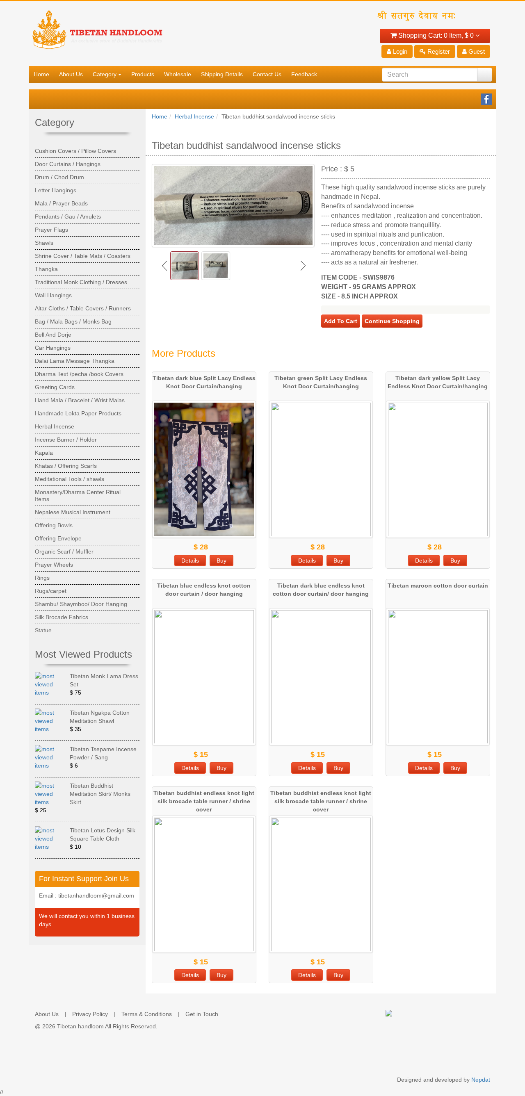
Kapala (44, 452)
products (142, 74)
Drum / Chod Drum (59, 177)
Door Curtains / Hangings (67, 164)
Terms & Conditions (146, 1014)
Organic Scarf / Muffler (64, 551)
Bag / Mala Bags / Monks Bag (73, 321)
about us (71, 74)
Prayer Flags (51, 229)
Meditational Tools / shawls (69, 479)
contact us (267, 74)
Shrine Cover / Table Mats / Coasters (82, 256)
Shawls (44, 242)
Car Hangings (53, 347)
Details (190, 560)
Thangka (46, 269)
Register (438, 51)
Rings (42, 577)
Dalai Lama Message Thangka (74, 361)
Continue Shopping (392, 321)
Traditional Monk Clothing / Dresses (81, 282)
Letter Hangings (55, 190)
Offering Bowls (54, 525)
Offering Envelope (58, 538)
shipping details (222, 74)
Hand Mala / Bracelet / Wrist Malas (80, 400)
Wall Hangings (53, 295)
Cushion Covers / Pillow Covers (75, 151)
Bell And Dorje (53, 334)
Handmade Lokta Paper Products (78, 413)
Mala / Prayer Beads (61, 203)
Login (399, 51)
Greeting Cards (55, 387)
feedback (304, 74)
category (104, 74)
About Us (47, 1014)
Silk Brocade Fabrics (61, 617)
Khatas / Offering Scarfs (66, 466)
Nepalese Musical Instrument (72, 512)
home (41, 74)
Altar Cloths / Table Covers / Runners (83, 308)
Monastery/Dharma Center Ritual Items (78, 495)
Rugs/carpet (50, 591)
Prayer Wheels (54, 564)
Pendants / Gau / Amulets (68, 216)
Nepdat (480, 1079)
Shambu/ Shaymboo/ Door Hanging (81, 604)
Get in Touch (201, 1014)
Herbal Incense (194, 116)
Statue (43, 630)
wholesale (177, 74)
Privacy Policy (90, 1014)
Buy (221, 560)
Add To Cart (340, 321)
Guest (476, 51)
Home (159, 116)
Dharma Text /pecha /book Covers (79, 374)
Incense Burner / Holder (66, 439)
